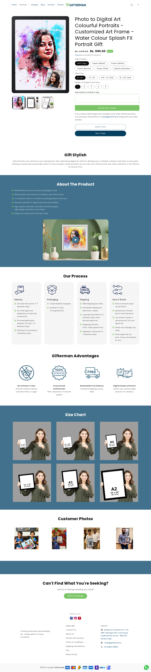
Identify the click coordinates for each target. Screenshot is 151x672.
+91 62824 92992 (111, 647)
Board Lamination (123, 68)
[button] (24, 4)
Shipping (78, 55)
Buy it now (100, 133)
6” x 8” (80, 78)
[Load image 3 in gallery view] (47, 102)
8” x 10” (92, 78)
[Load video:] (75, 239)
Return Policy (71, 654)
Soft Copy (82, 63)
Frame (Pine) (103, 68)
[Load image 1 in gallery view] (18, 102)
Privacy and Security (75, 638)
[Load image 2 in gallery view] (33, 102)
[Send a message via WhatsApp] (146, 667)
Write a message (75, 596)
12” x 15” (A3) (125, 78)
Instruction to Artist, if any (87, 92)
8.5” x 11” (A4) (107, 78)
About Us (70, 634)
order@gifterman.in (109, 117)
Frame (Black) (99, 63)
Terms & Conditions (74, 642)
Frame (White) (117, 63)
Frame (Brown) (84, 68)
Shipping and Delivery (75, 646)
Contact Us (71, 630)
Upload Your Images (107, 108)
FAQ (67, 650)
